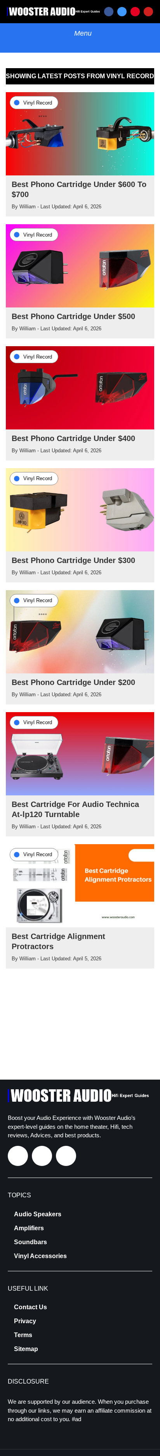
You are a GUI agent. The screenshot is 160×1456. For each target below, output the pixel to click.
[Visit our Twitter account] (42, 1156)
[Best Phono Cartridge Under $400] (80, 387)
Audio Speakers (37, 1214)
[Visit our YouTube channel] (66, 1156)
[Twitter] (122, 11)
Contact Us (30, 1307)
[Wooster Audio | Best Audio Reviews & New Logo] (54, 11)
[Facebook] (108, 11)
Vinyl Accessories (40, 1256)
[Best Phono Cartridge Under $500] (80, 265)
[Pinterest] (135, 11)
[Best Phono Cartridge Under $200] (80, 631)
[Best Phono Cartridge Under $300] (80, 509)
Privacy (25, 1321)
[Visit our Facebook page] (18, 1156)
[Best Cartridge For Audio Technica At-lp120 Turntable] (80, 753)
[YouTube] (148, 11)
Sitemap (26, 1349)
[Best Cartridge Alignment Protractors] (80, 885)
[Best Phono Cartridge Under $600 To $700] (80, 133)
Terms (23, 1335)
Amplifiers (29, 1228)
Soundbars (30, 1242)
